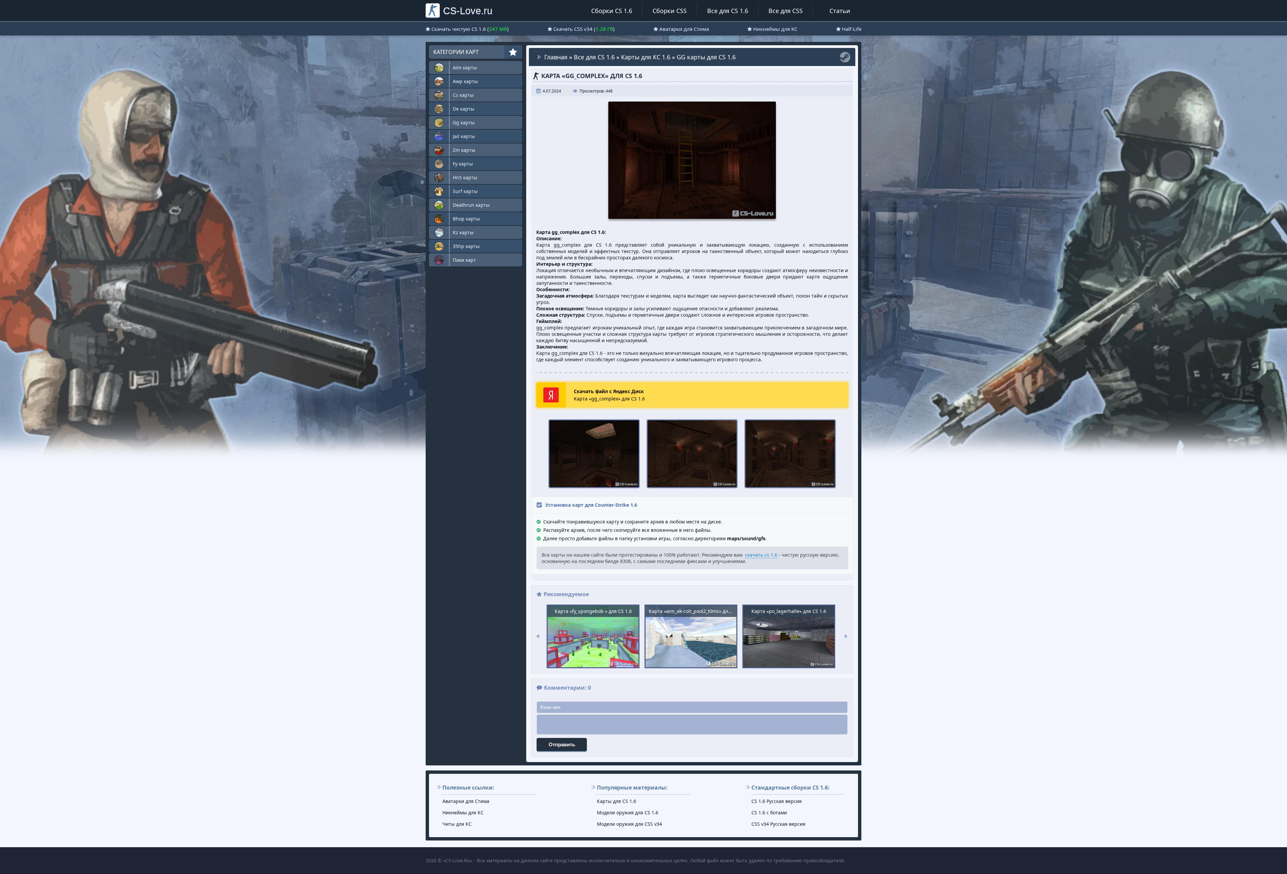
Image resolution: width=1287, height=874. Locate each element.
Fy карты (463, 164)
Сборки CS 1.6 (611, 11)
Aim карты (465, 67)
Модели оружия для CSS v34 (629, 824)
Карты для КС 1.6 (645, 57)
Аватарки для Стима (684, 28)
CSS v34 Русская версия (778, 824)
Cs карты (463, 95)
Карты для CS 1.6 (616, 801)
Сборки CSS (670, 11)
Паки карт (464, 260)
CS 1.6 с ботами (769, 812)
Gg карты (464, 122)
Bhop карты (466, 218)
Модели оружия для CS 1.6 (627, 812)
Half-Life (851, 28)
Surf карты (465, 191)
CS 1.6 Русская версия (776, 801)
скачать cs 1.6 (761, 555)
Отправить (562, 744)
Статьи (840, 11)
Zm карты (464, 150)
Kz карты (463, 232)
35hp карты (466, 246)
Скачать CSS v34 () (584, 28)
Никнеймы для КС (775, 28)
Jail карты (464, 136)
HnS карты (465, 177)
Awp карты (465, 81)
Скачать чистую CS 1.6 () (470, 28)
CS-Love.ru (467, 10)
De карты (463, 109)
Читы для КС (457, 824)
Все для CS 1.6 (727, 11)
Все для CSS (786, 11)
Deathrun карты (471, 205)
